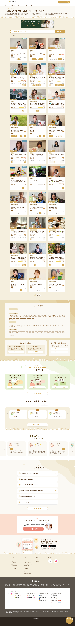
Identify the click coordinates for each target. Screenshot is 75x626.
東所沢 (30, 332)
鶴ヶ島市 (17, 318)
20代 (56, 325)
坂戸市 (10, 318)
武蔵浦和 (44, 332)
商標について (16, 612)
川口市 (22, 315)
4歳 (36, 325)
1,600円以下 (11, 325)
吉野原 (52, 332)
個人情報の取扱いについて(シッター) (17, 611)
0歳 (27, 325)
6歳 (40, 325)
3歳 (34, 325)
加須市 (39, 315)
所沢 (13, 332)
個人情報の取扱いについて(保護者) (29, 611)
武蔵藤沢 (48, 332)
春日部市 (49, 315)
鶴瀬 (10, 332)
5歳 (38, 325)
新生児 (47, 325)
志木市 (33, 316)
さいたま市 (11, 315)
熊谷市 (19, 315)
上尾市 (10, 316)
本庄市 (42, 315)
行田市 (25, 315)
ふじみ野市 (29, 318)
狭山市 (53, 315)
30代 (59, 325)
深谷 (33, 332)
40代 (62, 325)
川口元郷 (63, 332)
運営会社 (6, 611)
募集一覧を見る (37, 424)
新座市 (39, 316)
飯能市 (35, 315)
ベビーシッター (29, 13)
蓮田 (24, 332)
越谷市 (17, 316)
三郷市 (60, 316)
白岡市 (33, 318)
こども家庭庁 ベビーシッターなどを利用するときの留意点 (59, 611)
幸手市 (14, 318)
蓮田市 (63, 316)
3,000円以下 (23, 325)
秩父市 (29, 315)
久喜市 (46, 316)
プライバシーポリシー (39, 611)
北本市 (49, 316)
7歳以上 (43, 325)
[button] (8, 414)
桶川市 (43, 316)
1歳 (29, 325)
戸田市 (23, 316)
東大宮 (27, 332)
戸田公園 (20, 332)
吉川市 (24, 318)
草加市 (14, 316)
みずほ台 (40, 332)
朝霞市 (29, 316)
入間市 (26, 316)
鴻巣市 (60, 315)
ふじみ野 (36, 332)
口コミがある (21, 326)
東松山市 (45, 315)
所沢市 (32, 315)
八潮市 (53, 316)
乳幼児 (51, 325)
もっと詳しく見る (37, 508)
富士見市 (56, 316)
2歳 (31, 325)
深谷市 (63, 315)
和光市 (36, 316)
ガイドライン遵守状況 (46, 611)
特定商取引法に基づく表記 (8, 612)
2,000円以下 (17, 325)
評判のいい (16, 326)
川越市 (15, 315)
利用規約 (10, 611)
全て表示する (11, 319)
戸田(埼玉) (16, 332)
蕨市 (20, 316)
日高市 (21, 318)
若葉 (55, 332)
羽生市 (57, 315)
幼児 (53, 325)
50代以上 (11, 326)
